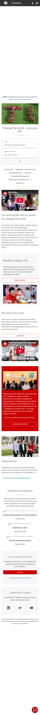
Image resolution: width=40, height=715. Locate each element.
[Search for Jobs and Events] (20, 161)
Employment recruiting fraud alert (20, 578)
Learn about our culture (20, 424)
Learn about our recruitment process (17, 478)
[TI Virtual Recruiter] (35, 710)
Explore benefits (20, 280)
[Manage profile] (33, 3)
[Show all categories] (31, 179)
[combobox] (20, 145)
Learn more (20, 336)
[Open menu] (36, 3)
